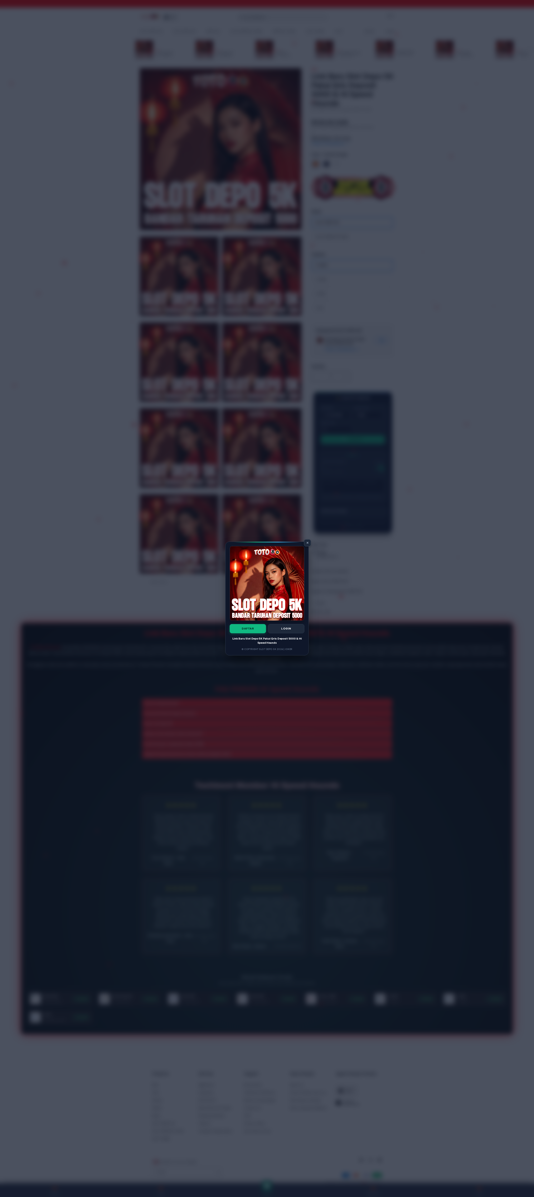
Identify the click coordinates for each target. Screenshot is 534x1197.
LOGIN (286, 628)
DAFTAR (248, 628)
